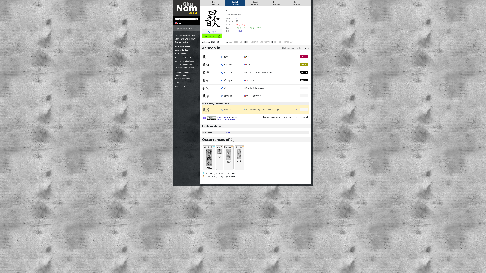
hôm (228, 133)
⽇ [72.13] (240, 25)
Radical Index (181, 42)
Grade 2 (304, 56)
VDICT (253, 42)
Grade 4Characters (276, 3)
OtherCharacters (296, 3)
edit (297, 109)
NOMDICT (277, 42)
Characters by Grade (185, 35)
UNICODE (234, 42)
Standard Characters (185, 38)
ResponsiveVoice (223, 117)
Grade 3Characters (255, 3)
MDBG (242, 42)
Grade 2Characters (235, 3)
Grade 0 (304, 88)
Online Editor (181, 50)
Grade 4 (304, 72)
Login (177, 28)
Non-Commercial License (226, 119)
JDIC (247, 42)
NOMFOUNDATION (264, 42)
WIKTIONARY (287, 42)
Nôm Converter (182, 46)
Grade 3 (304, 64)
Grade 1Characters (215, 3)
